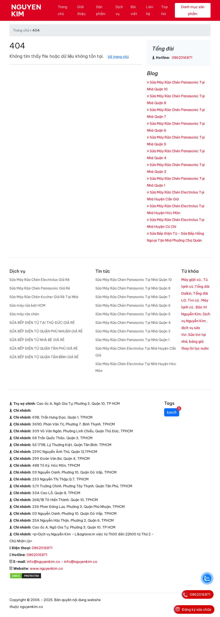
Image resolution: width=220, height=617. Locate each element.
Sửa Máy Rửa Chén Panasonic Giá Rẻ (39, 288)
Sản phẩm (100, 10)
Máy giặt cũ (191, 279)
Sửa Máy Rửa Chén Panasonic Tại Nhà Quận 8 (132, 288)
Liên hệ (149, 10)
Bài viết (134, 10)
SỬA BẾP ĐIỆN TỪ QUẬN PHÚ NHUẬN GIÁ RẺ (46, 331)
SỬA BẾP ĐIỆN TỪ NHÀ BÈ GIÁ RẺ (36, 340)
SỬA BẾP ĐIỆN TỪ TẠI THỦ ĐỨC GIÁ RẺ (42, 322)
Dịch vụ (119, 10)
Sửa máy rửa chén (24, 314)
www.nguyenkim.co (46, 568)
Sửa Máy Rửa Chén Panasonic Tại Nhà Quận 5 (133, 314)
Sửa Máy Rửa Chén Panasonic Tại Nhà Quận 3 (133, 331)
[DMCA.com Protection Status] (25, 575)
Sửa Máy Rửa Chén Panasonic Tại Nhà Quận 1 (132, 340)
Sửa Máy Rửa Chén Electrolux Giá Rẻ (39, 279)
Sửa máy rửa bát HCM (27, 305)
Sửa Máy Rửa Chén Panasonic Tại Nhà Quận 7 (132, 297)
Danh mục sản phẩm (192, 10)
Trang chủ (62, 10)
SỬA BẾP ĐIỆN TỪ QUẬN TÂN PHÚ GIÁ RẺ (43, 348)
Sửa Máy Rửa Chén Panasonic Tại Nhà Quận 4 (133, 322)
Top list (164, 10)
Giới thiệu (81, 10)
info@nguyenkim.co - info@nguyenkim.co (62, 561)
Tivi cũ (193, 300)
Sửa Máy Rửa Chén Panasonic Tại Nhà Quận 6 (133, 305)
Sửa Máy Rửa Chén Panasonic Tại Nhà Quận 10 (133, 279)
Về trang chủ (118, 57)
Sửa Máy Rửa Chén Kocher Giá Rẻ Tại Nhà (43, 297)
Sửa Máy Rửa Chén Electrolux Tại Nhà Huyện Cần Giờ (135, 351)
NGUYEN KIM (26, 10)
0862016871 (181, 57)
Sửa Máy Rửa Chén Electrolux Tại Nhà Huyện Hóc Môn (135, 367)
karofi (173, 411)
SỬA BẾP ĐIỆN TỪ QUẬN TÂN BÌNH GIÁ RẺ (44, 357)
